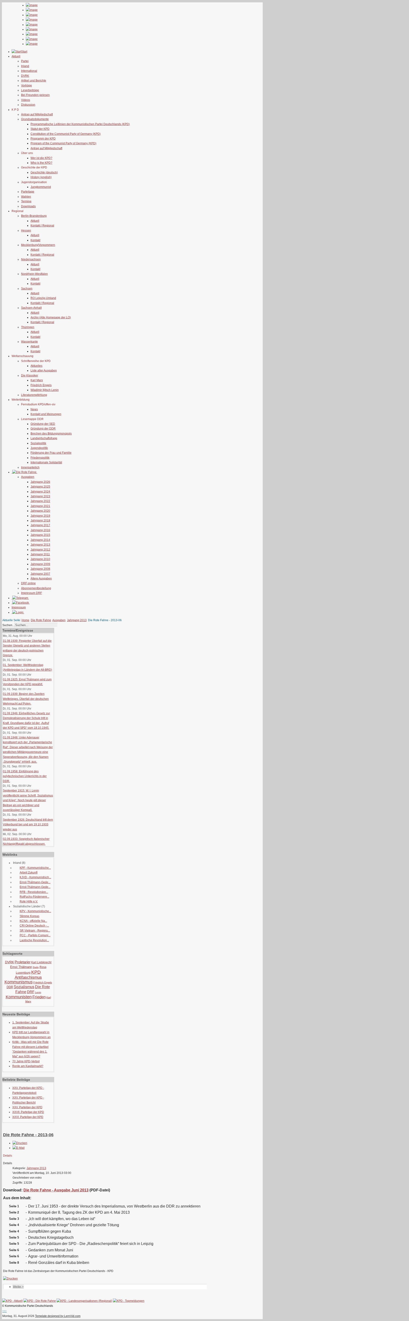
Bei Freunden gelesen (35, 95)
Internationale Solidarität (46, 462)
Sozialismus (24, 987)
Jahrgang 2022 (40, 501)
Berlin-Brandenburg (34, 215)
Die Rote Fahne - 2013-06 (28, 1134)
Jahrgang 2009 (40, 564)
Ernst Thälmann (21, 967)
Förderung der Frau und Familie (51, 452)
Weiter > (18, 1286)
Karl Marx (37, 380)
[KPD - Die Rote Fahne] (39, 1301)
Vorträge (26, 85)
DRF (30, 992)
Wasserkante (29, 341)
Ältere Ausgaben (41, 578)
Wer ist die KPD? (41, 158)
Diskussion (28, 104)
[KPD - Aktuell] (12, 1301)
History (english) (41, 177)
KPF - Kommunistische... (35, 867)
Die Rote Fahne (41, 620)
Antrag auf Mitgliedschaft (37, 114)
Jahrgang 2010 (40, 559)
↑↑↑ (4, 1311)
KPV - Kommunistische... (35, 911)
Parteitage (27, 191)
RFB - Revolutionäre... (34, 892)
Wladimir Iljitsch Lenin (45, 390)
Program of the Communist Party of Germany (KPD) (63, 143)
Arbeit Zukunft (28, 872)
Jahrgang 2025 (40, 486)
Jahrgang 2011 (40, 554)
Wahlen (26, 196)
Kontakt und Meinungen (46, 414)
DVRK (25, 75)
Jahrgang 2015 (40, 535)
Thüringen (27, 327)
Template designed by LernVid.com (57, 1316)
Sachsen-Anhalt (31, 307)
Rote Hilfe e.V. (29, 901)
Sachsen (26, 288)
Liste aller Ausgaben (44, 370)
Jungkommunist (41, 187)
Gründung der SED (43, 423)
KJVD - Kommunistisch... (35, 877)
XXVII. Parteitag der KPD (28, 1112)
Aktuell (35, 220)
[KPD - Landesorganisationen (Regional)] (84, 1301)
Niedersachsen (31, 259)
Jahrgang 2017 (40, 525)
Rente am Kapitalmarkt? (27, 1066)
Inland (25, 66)
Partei (25, 61)
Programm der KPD (43, 138)
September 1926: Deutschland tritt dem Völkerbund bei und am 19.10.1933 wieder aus (28, 824)
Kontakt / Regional (42, 225)
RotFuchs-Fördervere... (34, 896)
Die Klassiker (29, 375)
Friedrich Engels (41, 385)
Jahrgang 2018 (40, 520)
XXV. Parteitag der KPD (27, 1107)
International (29, 70)
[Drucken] (20, 1143)
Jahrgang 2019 (40, 515)
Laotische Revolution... (34, 940)
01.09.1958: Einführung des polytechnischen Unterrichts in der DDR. (25, 776)
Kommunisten (19, 997)
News (34, 409)
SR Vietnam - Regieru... (35, 930)
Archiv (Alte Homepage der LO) (51, 317)
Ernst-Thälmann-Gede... (35, 882)
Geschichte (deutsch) (44, 172)
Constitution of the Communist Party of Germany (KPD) (66, 134)
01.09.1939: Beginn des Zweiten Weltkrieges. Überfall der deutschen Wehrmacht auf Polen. (26, 698)
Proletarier (23, 962)
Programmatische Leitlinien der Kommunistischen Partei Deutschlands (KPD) (80, 124)
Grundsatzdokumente (35, 119)
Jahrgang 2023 (40, 496)
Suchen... (8, 625)
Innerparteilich (30, 467)
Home (25, 620)
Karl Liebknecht (41, 962)
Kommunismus (18, 982)
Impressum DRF (31, 593)
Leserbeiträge (30, 90)
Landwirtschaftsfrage (44, 438)
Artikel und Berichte (33, 80)
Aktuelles (36, 365)
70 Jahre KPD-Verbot (26, 1061)
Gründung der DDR (43, 428)
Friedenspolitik (40, 457)
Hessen (26, 230)
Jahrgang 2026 (40, 482)
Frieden (39, 997)
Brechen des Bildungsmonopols (51, 433)
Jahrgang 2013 (40, 544)
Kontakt (35, 240)
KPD (36, 972)
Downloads (28, 206)
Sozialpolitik (38, 443)
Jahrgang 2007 (40, 573)
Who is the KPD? (41, 162)
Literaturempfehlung (34, 395)
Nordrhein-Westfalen (34, 274)
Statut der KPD (40, 129)
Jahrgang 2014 (40, 540)
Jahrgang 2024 (40, 491)
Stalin (36, 967)
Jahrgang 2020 (40, 510)
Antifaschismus (28, 977)
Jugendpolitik (39, 448)
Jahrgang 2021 (40, 506)
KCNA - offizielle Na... (33, 921)
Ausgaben (27, 477)
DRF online (28, 583)
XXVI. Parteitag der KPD (27, 1117)
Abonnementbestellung (36, 588)
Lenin (38, 992)
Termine (26, 201)
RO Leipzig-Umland (43, 298)
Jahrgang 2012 (40, 549)
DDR (10, 987)
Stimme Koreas (29, 916)
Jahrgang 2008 (40, 568)
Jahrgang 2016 (40, 530)
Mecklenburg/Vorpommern (38, 245)
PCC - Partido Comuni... (35, 935)
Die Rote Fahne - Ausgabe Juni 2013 (56, 1190)
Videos (25, 100)
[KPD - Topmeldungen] (128, 1301)
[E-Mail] (19, 1147)
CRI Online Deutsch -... (34, 925)
